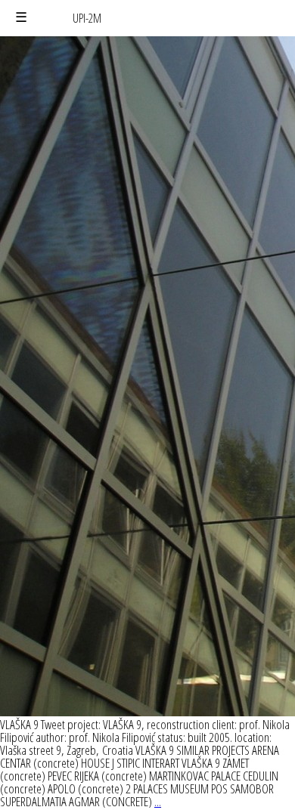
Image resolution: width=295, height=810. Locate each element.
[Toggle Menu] (21, 18)
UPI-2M (87, 18)
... (157, 801)
